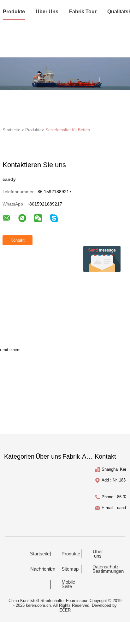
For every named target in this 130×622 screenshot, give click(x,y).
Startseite (39, 554)
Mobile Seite (68, 584)
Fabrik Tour (83, 11)
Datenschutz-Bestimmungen (101, 569)
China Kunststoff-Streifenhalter (37, 600)
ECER (65, 610)
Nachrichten (39, 569)
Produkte (14, 11)
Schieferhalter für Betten (67, 130)
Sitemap (70, 569)
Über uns (47, 11)
